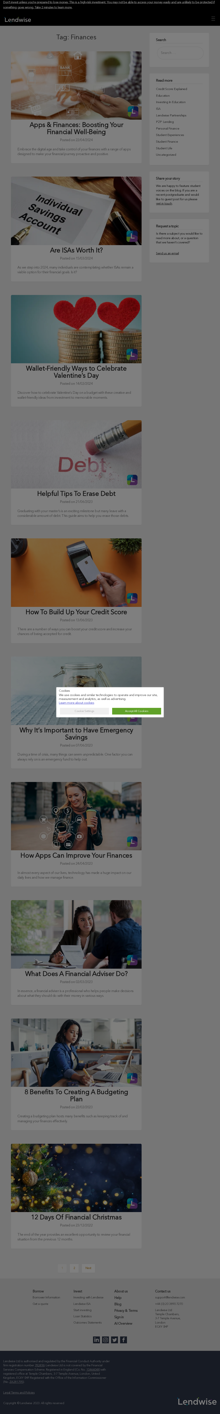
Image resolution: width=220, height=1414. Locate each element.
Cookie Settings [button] (84, 711)
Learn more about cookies (76, 703)
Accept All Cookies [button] (136, 711)
